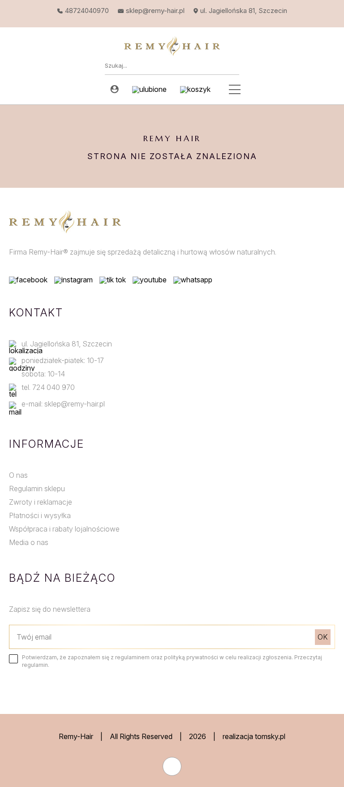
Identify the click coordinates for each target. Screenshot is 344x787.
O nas (18, 475)
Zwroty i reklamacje (40, 501)
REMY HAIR (172, 138)
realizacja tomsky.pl (254, 736)
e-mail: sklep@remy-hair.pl (63, 403)
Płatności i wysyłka (40, 515)
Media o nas (28, 542)
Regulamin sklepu (37, 488)
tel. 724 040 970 (48, 387)
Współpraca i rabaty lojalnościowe (64, 528)
